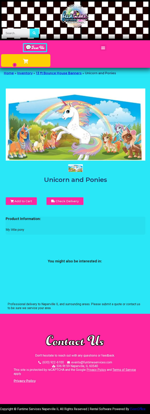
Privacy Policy (96, 370)
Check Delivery (67, 201)
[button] (103, 47)
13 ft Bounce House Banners (59, 73)
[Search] (34, 33)
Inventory (25, 73)
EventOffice (138, 409)
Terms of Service (124, 370)
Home (9, 73)
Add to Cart (23, 201)
